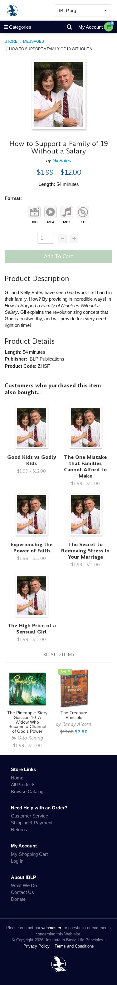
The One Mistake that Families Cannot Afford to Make (85, 466)
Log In (17, 861)
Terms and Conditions (74, 946)
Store (11, 41)
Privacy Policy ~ (39, 946)
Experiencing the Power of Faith (31, 547)
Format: (13, 198)
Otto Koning (30, 738)
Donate (18, 899)
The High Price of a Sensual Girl (31, 628)
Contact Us (22, 892)
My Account (90, 27)
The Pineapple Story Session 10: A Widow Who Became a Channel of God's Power (27, 722)
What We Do (24, 885)
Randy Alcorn (76, 724)
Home (17, 777)
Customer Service (29, 815)
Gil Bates (61, 160)
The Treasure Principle (74, 715)
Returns (19, 829)
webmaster (51, 927)
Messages (33, 41)
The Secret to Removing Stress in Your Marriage (85, 550)
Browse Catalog (27, 791)
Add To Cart (58, 256)
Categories (20, 27)
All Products (23, 784)
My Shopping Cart (29, 854)
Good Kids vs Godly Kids (31, 460)
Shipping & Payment (31, 822)
